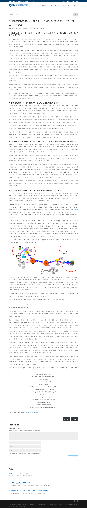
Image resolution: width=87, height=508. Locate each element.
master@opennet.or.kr (32, 412)
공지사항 (19, 475)
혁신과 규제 (75, 5)
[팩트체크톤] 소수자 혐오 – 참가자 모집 (18, 474)
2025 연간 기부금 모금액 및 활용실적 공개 (19, 482)
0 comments (41, 28)
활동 (68, 1)
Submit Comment (73, 456)
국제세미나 (24, 491)
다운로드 (36, 305)
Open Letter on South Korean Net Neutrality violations (21, 305)
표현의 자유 (44, 5)
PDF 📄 (75, 419)
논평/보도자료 (25, 28)
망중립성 (51, 5)
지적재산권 (63, 5)
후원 (73, 1)
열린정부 (70, 5)
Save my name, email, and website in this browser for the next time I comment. (25, 453)
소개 (64, 1)
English (76, 1)
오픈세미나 (38, 491)
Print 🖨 (66, 419)
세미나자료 (34, 491)
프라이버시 (57, 5)
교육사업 (23, 475)
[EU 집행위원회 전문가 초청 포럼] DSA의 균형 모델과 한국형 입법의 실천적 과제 (28, 490)
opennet (12, 28)
